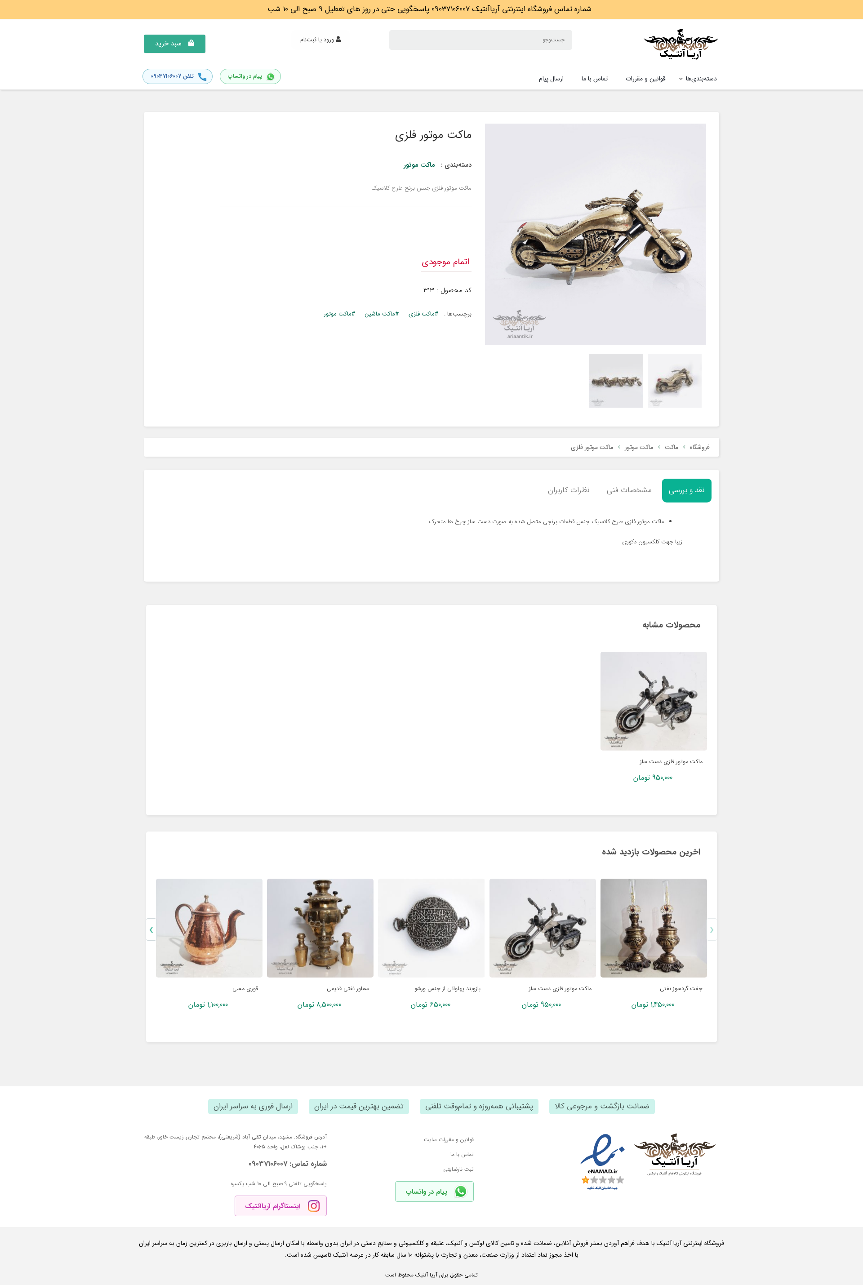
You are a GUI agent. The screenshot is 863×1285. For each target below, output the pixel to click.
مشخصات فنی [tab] (629, 490)
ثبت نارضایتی (458, 1169)
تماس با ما (462, 1154)
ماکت (671, 447)
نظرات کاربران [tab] (569, 490)
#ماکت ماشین (382, 314)
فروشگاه (700, 447)
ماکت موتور (419, 165)
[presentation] (711, 929)
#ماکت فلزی (423, 314)
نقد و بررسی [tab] (687, 490)
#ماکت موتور (339, 314)
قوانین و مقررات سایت (449, 1139)
